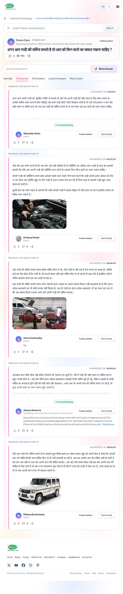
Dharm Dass (23, 40)
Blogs (17, 557)
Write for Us (36, 557)
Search (110, 28)
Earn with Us (49, 557)
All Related (22, 78)
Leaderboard (74, 557)
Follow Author (106, 41)
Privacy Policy (76, 573)
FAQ (94, 573)
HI (109, 7)
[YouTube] (16, 565)
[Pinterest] (38, 565)
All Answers (38, 78)
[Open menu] (118, 6)
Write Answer (106, 68)
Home (10, 557)
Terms (87, 573)
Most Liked (76, 78)
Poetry (26, 557)
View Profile (106, 134)
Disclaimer (111, 573)
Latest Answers (57, 78)
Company (61, 557)
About (101, 573)
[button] (61, 68)
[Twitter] (9, 565)
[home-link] (5, 18)
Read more (108, 424)
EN (103, 7)
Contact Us (87, 557)
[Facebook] (23, 565)
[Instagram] (30, 565)
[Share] (29, 56)
